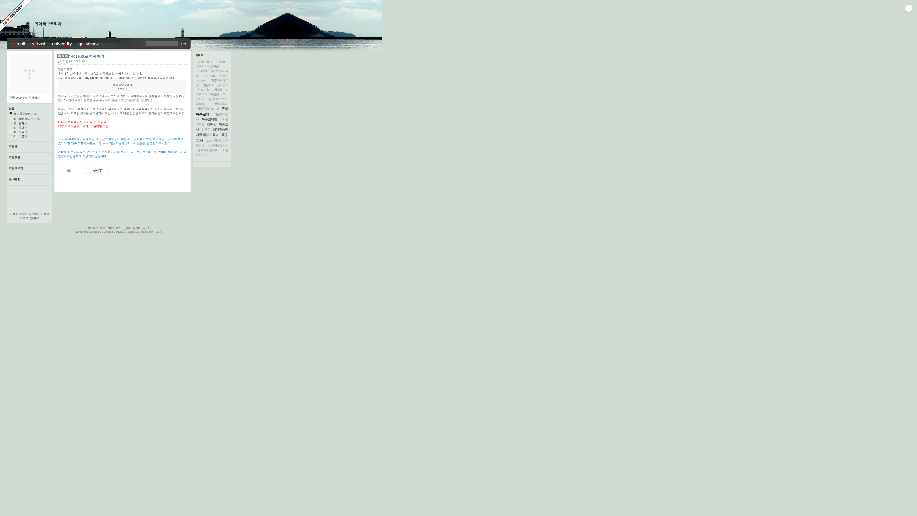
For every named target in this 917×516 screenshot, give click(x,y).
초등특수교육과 (207, 150)
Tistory (158, 231)
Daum (119, 231)
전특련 (206, 129)
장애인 (211, 124)
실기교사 (222, 85)
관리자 (137, 228)
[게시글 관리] (82, 170)
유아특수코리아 (48, 24)
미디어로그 (114, 228)
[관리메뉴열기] (908, 8)
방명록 (127, 228)
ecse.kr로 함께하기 (87, 56)
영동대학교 (221, 104)
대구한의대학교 (218, 145)
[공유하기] (76, 170)
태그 (102, 228)
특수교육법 (209, 119)
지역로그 (92, 228)
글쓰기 (147, 228)
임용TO (208, 85)
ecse (208, 140)
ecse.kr (201, 80)
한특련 (224, 76)
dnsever (202, 71)
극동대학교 (204, 62)
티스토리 (209, 76)
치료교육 (203, 89)
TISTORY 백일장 (208, 109)
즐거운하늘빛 (83, 231)
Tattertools (132, 231)
